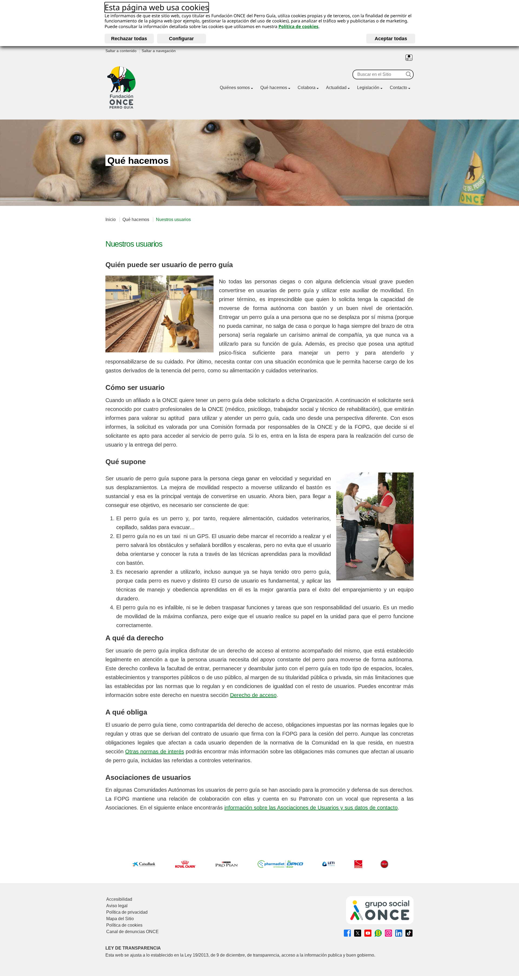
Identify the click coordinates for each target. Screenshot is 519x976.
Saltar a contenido (121, 51)
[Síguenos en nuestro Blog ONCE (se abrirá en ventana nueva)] (378, 933)
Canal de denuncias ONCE (132, 931)
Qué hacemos (135, 219)
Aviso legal (117, 905)
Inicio (110, 219)
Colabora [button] (306, 87)
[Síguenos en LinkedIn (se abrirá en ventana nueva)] (398, 933)
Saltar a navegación (159, 51)
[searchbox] (378, 74)
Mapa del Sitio (120, 918)
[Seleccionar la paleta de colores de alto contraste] (409, 57)
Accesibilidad (119, 899)
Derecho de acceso (253, 695)
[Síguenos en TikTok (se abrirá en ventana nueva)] (409, 933)
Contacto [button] (398, 87)
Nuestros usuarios (173, 219)
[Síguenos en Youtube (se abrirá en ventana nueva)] (367, 933)
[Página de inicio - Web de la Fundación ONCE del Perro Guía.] (121, 87)
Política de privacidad (127, 912)
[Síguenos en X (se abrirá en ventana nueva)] (357, 933)
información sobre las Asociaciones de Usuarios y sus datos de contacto (311, 808)
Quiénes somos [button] (235, 87)
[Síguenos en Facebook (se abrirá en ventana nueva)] (347, 933)
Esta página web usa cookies (157, 8)
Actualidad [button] (336, 87)
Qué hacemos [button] (273, 87)
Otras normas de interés (154, 751)
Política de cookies (298, 26)
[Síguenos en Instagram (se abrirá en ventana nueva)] (388, 933)
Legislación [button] (368, 87)
